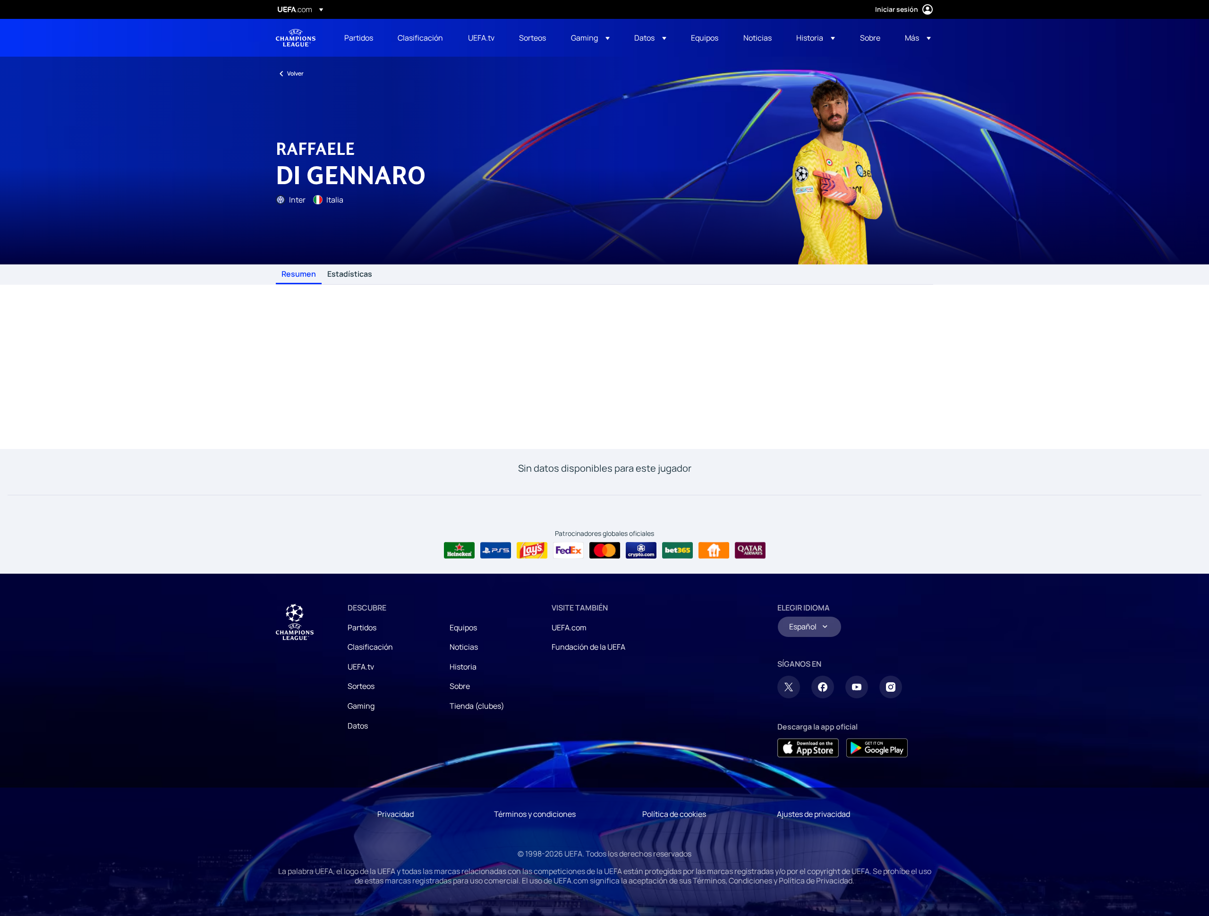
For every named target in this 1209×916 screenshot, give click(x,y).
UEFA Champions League (295, 38)
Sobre (460, 686)
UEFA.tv (361, 667)
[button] (590, 38)
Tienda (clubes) (477, 706)
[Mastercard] (604, 550)
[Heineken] (459, 550)
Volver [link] (295, 73)
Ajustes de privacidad (813, 814)
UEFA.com (569, 627)
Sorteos (361, 686)
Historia (463, 667)
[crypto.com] (641, 550)
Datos (358, 726)
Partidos (362, 627)
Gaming (361, 706)
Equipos (463, 627)
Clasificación (370, 647)
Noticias (464, 647)
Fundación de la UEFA (588, 647)
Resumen (298, 274)
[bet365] (677, 550)
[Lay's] (532, 550)
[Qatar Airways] (750, 550)
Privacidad (395, 814)
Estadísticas (349, 274)
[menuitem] (359, 38)
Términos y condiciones (535, 814)
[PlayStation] (495, 550)
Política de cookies (674, 814)
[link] (358, 38)
